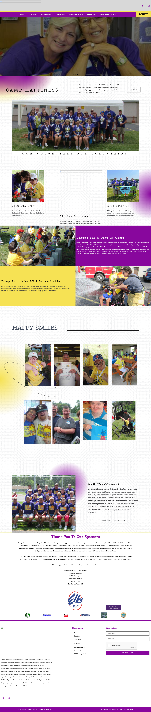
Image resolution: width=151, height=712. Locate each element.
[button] (2, 46)
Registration (75, 14)
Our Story (33, 14)
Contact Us (91, 14)
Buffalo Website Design (108, 709)
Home (22, 14)
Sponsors (61, 14)
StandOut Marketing (126, 709)
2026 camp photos (108, 14)
